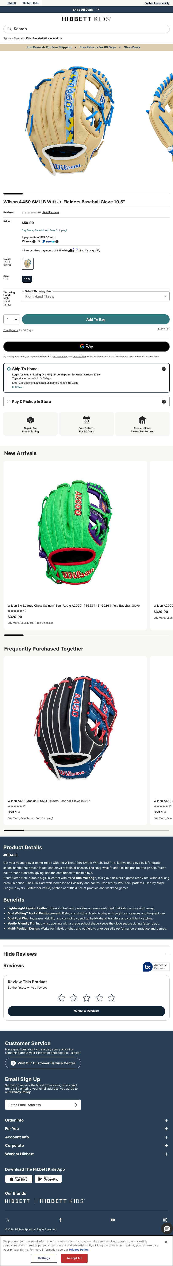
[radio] (28, 264)
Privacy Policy (60, 356)
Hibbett (11, 3)
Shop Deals (132, 47)
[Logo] (86, 18)
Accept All (74, 1258)
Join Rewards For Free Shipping (49, 47)
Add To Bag (95, 319)
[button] (167, 1228)
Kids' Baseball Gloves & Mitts (44, 38)
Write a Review (86, 1011)
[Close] (166, 1242)
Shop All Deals (83, 9)
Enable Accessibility (157, 3)
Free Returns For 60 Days (98, 47)
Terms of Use (79, 356)
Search (20, 29)
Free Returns (10, 330)
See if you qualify (90, 250)
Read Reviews (50, 212)
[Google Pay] (86, 346)
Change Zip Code (68, 382)
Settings (44, 1258)
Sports (7, 38)
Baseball (19, 38)
